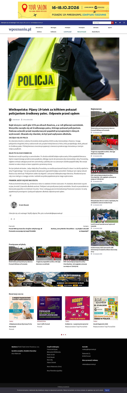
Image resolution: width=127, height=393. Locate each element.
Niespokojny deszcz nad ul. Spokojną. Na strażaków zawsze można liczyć (104, 201)
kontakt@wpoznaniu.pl (37, 22)
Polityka (67, 27)
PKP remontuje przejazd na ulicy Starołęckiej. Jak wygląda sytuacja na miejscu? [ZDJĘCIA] (75, 264)
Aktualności (39, 27)
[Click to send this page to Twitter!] (14, 219)
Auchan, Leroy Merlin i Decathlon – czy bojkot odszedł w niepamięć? (70, 228)
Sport (110, 27)
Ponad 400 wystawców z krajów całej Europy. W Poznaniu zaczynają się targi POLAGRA (25, 228)
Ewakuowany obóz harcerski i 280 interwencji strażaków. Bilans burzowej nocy (104, 249)
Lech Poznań (67, 32)
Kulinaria (53, 32)
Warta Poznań (81, 32)
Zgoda (107, 390)
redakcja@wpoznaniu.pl (89, 349)
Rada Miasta (96, 32)
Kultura (39, 32)
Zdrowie (95, 27)
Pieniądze (82, 27)
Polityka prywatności (63, 387)
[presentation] (10, 316)
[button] (62, 334)
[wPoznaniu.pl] (20, 29)
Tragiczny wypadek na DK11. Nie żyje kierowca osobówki (103, 153)
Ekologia (53, 27)
